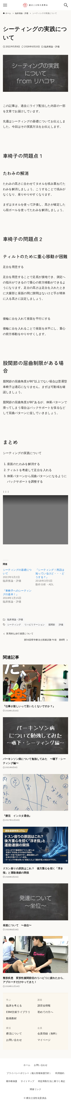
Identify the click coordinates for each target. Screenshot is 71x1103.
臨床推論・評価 (52, 46)
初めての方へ (45, 1011)
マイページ (44, 1039)
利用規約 (59, 1073)
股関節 (51, 624)
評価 (61, 624)
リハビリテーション (34, 624)
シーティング (14, 624)
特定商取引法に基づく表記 (51, 1081)
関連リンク (35, 1089)
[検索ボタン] (66, 5)
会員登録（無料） (48, 1033)
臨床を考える (14, 1005)
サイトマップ (27, 1081)
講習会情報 (44, 1005)
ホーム (26, 1065)
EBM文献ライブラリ (18, 1011)
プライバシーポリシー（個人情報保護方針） (29, 1073)
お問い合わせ (14, 1039)
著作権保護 (11, 1081)
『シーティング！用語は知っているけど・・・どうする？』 (50, 573)
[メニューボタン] (5, 5)
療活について (14, 1033)
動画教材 (11, 1018)
